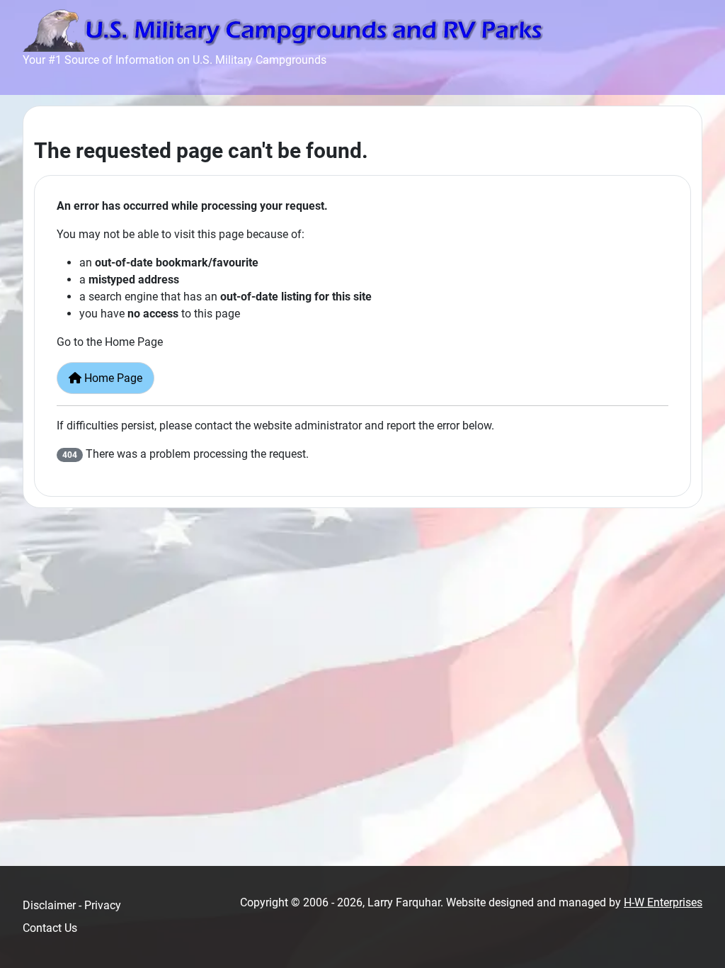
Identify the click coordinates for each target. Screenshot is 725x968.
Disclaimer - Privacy (72, 905)
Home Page (111, 378)
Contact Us (50, 928)
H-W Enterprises (663, 902)
